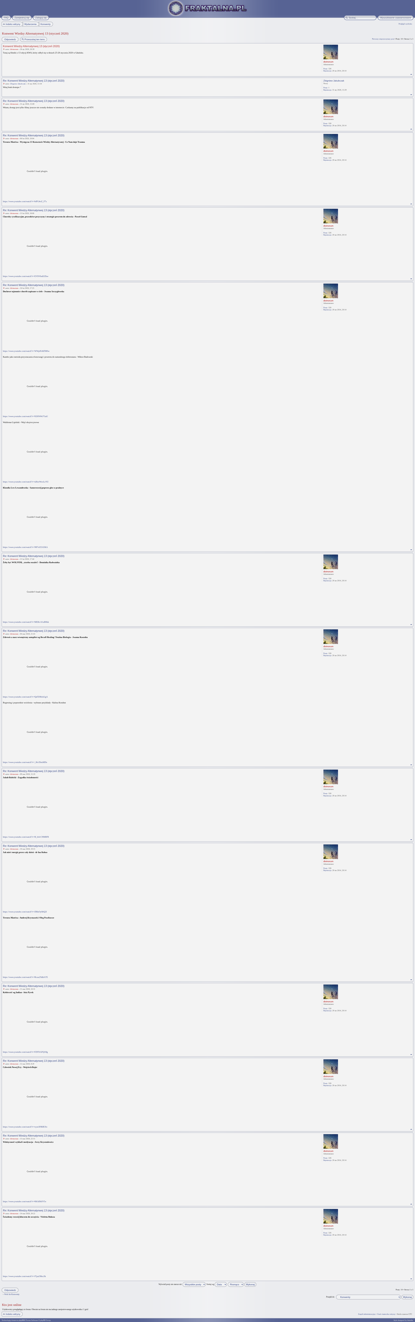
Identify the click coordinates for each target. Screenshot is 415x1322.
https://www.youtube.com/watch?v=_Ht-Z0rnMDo (25, 762)
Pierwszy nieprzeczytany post (383, 39)
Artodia (410, 1320)
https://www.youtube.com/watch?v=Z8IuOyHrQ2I (25, 911)
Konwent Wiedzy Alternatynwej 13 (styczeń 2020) (35, 33)
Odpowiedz (10, 39)
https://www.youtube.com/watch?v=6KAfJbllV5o (24, 1201)
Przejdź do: (330, 1297)
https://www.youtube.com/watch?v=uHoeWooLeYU (25, 482)
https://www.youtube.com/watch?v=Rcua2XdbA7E (25, 977)
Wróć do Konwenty (11, 1294)
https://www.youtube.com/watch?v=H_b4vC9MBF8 (26, 837)
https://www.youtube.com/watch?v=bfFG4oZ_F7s (25, 201)
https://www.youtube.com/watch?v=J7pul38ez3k (24, 1276)
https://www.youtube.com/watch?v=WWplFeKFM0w (26, 351)
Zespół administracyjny (367, 1314)
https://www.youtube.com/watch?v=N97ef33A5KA (25, 547)
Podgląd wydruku (405, 24)
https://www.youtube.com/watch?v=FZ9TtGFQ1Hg (25, 1052)
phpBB (21, 1320)
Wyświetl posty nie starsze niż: (171, 1284)
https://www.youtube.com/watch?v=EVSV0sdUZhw (25, 276)
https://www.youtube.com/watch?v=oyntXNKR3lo (25, 1127)
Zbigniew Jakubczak (18, 84)
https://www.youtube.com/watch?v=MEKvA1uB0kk (26, 622)
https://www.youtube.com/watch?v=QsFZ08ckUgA (25, 697)
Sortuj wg (211, 1284)
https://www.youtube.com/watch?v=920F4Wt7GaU (25, 416)
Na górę (411, 74)
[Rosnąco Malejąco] (242, 1284)
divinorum (14, 49)
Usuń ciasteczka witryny (386, 1314)
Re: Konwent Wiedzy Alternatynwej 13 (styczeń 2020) (33, 80)
